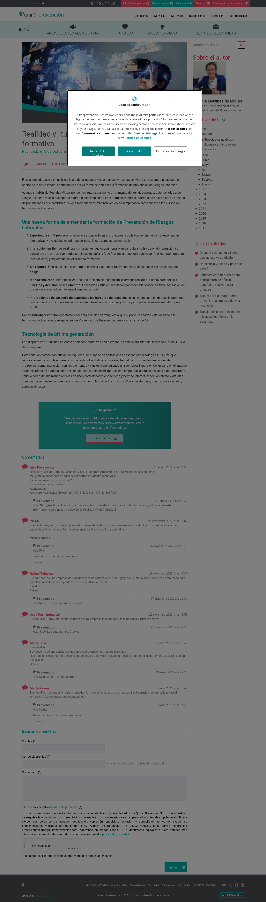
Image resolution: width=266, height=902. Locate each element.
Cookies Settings (170, 151)
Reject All (134, 151)
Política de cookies (138, 138)
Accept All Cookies (98, 152)
